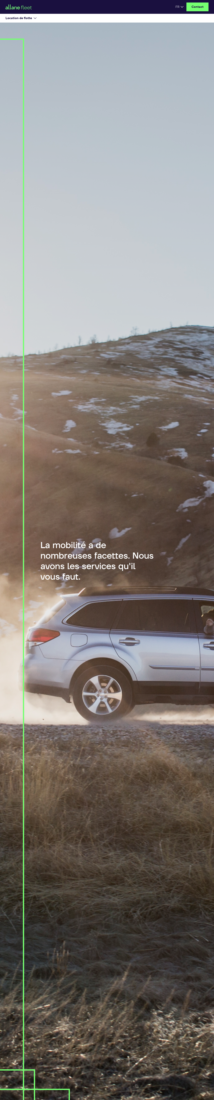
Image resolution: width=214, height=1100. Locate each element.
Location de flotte (18, 18)
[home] (47, 6)
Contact (197, 7)
